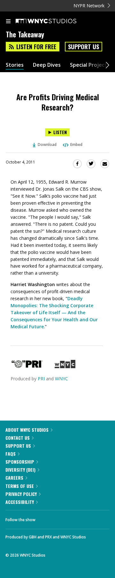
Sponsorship (19, 461)
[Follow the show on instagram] (81, 518)
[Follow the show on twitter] (64, 518)
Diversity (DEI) (20, 469)
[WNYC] (65, 366)
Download (47, 144)
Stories (15, 65)
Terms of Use (19, 486)
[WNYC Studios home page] (54, 21)
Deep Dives (47, 65)
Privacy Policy (21, 494)
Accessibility (19, 501)
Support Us (83, 46)
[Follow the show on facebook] (47, 518)
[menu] (8, 22)
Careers (14, 477)
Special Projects (90, 65)
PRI (41, 379)
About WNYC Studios (27, 429)
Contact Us (17, 437)
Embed (76, 144)
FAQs (10, 453)
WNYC (61, 379)
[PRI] (27, 366)
